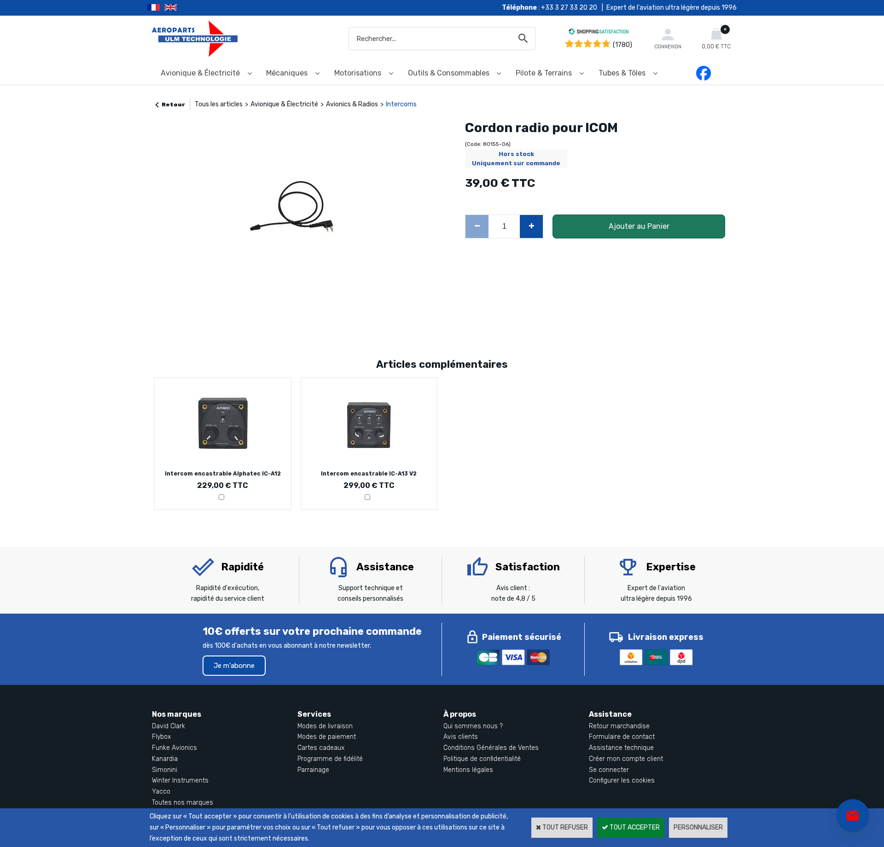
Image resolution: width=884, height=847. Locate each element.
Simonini (164, 770)
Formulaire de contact (622, 737)
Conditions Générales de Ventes (491, 748)
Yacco (161, 791)
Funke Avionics (174, 748)
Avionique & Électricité (200, 73)
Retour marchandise (619, 726)
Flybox (161, 737)
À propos (459, 714)
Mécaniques (287, 73)
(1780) (622, 45)
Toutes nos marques (182, 802)
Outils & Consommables (448, 73)
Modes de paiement (326, 737)
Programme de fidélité (330, 759)
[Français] (155, 8)
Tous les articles (219, 104)
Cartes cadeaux (320, 748)
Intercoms (401, 104)
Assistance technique (621, 748)
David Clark (168, 726)
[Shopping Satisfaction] (598, 33)
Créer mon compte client (626, 759)
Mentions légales (468, 770)
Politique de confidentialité (482, 759)
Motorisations (357, 73)
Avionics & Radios (352, 104)
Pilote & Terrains (544, 73)
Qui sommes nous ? (473, 726)
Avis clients (460, 737)
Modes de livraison (325, 726)
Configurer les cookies (622, 780)
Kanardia (165, 759)
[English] (182, 8)
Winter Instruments (180, 780)
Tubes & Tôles (622, 73)
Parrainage (313, 770)
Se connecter (609, 770)
